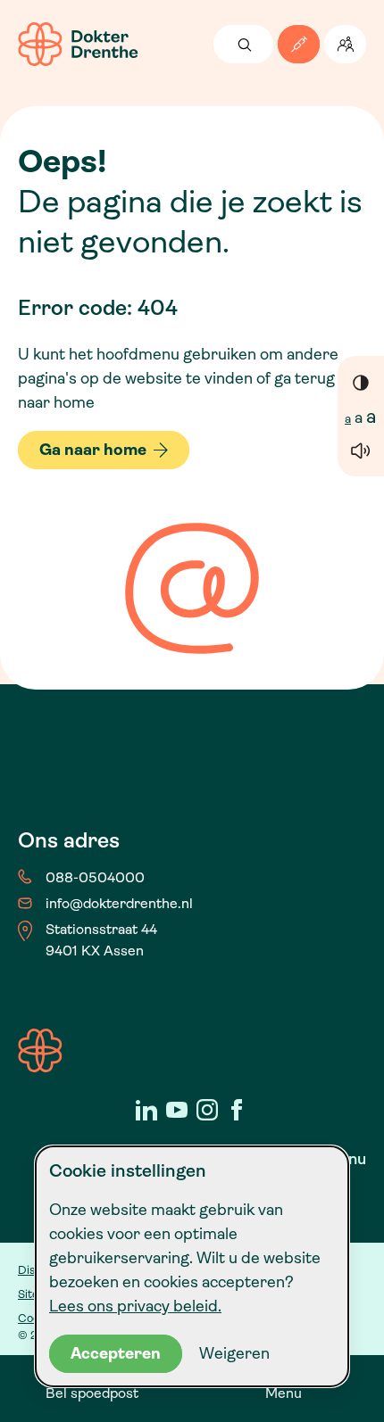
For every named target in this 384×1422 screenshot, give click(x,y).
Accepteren (116, 1353)
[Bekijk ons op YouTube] (177, 1109)
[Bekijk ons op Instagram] (207, 1109)
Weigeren (234, 1353)
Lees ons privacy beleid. (135, 1306)
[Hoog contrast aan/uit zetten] (361, 382)
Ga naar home (92, 450)
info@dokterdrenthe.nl (119, 903)
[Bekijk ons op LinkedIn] (146, 1109)
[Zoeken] (243, 44)
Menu (283, 1393)
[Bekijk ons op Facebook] (237, 1109)
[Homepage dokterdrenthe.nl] (78, 44)
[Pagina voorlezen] (361, 450)
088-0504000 (95, 877)
